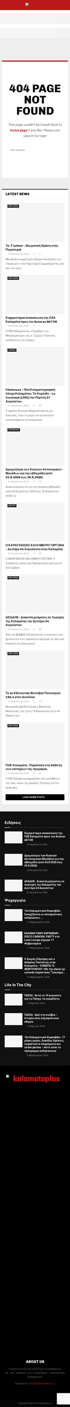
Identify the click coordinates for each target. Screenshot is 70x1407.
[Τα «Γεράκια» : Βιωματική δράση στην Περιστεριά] (35, 222)
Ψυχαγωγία (15, 900)
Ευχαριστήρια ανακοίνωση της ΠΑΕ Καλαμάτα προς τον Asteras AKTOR (31, 319)
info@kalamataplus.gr (42, 1383)
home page (18, 130)
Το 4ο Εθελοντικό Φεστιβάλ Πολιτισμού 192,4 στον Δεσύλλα (33, 695)
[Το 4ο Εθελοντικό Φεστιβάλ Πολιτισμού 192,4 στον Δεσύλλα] (35, 669)
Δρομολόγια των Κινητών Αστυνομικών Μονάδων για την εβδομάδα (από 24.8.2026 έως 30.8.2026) (34, 473)
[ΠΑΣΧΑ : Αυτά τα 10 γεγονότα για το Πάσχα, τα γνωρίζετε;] (13, 999)
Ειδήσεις (13, 822)
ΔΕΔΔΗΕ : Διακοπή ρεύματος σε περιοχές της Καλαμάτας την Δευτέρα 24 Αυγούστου (35, 621)
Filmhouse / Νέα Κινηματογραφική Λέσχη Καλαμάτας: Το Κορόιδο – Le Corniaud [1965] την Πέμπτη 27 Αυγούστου (30, 395)
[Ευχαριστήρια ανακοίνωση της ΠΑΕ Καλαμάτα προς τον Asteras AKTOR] (35, 294)
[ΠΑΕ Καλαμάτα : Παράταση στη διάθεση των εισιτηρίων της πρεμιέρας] (35, 742)
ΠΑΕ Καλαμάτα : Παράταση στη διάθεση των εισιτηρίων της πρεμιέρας (34, 767)
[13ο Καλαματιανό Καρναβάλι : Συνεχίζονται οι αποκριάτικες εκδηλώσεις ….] (13, 915)
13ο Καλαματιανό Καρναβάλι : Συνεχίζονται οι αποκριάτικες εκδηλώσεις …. (43, 914)
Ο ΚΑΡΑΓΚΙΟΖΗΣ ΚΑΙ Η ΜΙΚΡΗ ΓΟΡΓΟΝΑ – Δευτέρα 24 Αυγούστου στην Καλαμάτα (35, 547)
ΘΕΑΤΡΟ (11, 506)
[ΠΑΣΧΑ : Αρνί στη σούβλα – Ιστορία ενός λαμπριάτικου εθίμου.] (13, 1019)
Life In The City (18, 985)
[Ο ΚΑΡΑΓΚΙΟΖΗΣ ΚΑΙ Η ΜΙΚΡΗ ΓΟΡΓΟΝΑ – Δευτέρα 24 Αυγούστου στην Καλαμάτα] (35, 522)
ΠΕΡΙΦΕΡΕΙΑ (13, 430)
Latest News (17, 194)
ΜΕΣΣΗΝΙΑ (13, 206)
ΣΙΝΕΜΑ (11, 350)
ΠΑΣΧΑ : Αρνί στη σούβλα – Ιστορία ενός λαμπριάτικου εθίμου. (41, 1018)
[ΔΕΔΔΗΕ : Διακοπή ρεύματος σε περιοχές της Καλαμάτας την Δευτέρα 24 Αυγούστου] (35, 594)
